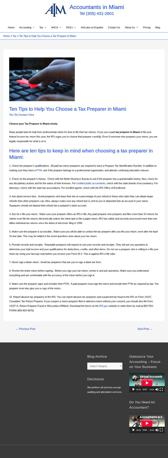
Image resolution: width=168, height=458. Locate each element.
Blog (157, 27)
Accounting (25, 27)
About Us (130, 27)
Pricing (146, 27)
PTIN (39, 170)
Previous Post (25, 329)
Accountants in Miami (97, 7)
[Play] (133, 389)
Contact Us (114, 27)
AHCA (54, 27)
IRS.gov (103, 305)
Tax (41, 27)
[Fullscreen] (161, 389)
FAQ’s (69, 27)
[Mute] (157, 389)
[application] (147, 383)
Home (11, 27)
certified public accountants (90, 183)
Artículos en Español (92, 27)
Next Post (145, 329)
